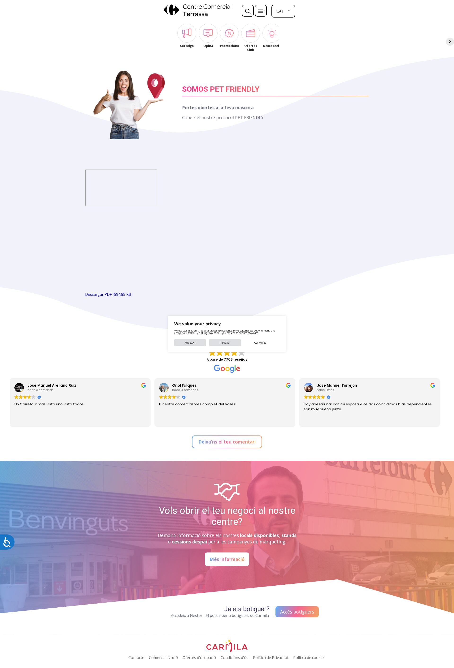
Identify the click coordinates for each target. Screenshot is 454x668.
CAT (280, 11)
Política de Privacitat (270, 657)
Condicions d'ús (234, 657)
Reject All (225, 342)
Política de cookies (309, 657)
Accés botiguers (297, 612)
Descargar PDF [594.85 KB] (108, 294)
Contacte (136, 657)
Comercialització (163, 657)
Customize (260, 342)
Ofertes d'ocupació (199, 657)
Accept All (190, 342)
